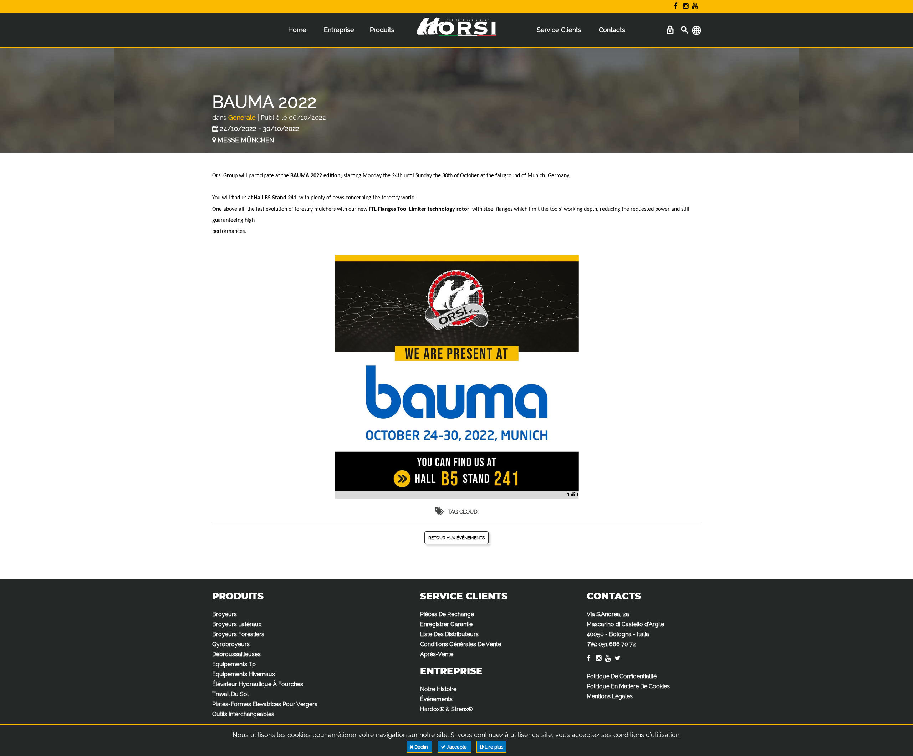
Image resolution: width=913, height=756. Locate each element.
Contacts (612, 30)
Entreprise (339, 30)
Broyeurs (224, 614)
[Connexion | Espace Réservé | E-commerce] (670, 30)
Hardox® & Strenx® (446, 709)
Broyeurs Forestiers (238, 634)
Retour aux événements (456, 537)
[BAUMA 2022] (457, 377)
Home (297, 30)
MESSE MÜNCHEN (246, 140)
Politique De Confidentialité (622, 676)
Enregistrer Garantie (446, 624)
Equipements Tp (234, 664)
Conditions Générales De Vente (460, 644)
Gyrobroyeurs (231, 644)
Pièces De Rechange (447, 614)
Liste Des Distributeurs (449, 634)
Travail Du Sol (230, 694)
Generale (242, 117)
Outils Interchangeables (243, 714)
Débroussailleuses (236, 654)
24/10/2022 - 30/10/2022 (260, 128)
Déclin (421, 747)
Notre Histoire (438, 689)
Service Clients (559, 30)
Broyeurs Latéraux (236, 624)
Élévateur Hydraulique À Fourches (257, 684)
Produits (382, 30)
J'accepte (456, 747)
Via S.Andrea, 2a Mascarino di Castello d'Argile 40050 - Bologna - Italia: (625, 629)
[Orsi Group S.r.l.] (456, 31)
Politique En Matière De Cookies (628, 686)
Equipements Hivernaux (243, 674)
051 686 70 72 (617, 644)
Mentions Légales (610, 696)
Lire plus (493, 747)
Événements (436, 699)
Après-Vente (436, 654)
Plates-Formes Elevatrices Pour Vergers (264, 704)
